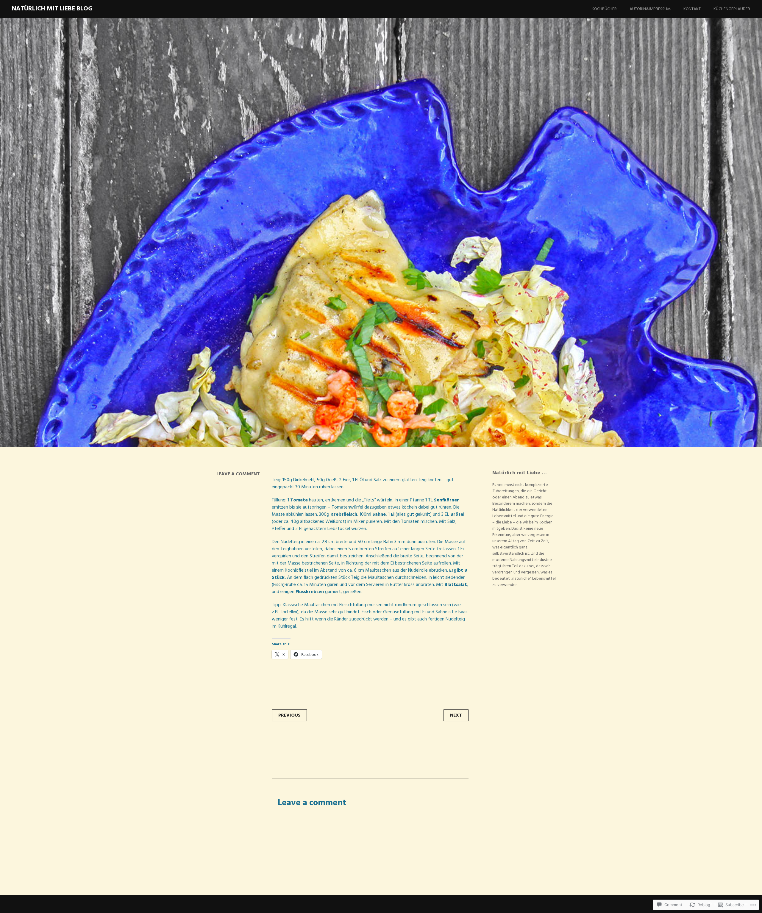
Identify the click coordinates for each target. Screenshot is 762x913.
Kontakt (692, 9)
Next (456, 715)
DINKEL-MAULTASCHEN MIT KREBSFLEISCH (321, 265)
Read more (222, 300)
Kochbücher (604, 9)
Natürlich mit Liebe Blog (52, 9)
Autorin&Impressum (650, 9)
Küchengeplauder (731, 9)
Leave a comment (238, 474)
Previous (289, 715)
